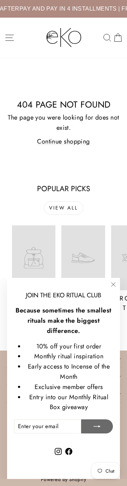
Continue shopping (63, 141)
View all (63, 207)
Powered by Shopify (63, 479)
